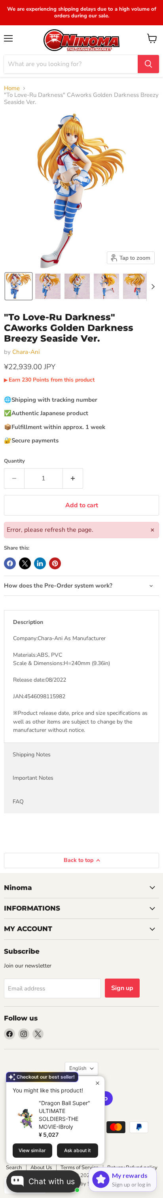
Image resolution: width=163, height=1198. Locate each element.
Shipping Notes (32, 754)
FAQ (18, 801)
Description (28, 622)
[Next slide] (152, 286)
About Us (41, 1167)
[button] (18, 286)
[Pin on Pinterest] (55, 563)
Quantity (14, 461)
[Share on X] (25, 563)
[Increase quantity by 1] (73, 478)
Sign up (122, 988)
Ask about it (77, 1150)
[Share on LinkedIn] (40, 563)
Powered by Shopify (81, 1183)
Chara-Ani (26, 352)
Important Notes (33, 778)
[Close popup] (97, 1083)
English (77, 1068)
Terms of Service (80, 1167)
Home (12, 88)
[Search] (148, 64)
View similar (32, 1150)
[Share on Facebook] (10, 563)
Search (14, 1167)
